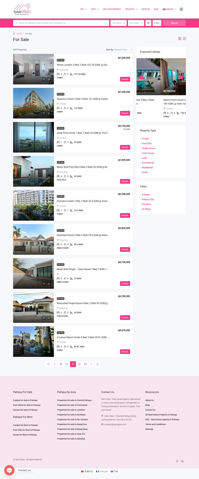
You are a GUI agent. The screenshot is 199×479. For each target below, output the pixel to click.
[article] (161, 90)
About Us (145, 9)
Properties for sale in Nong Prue (72, 424)
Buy (82, 9)
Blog (156, 9)
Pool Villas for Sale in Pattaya (26, 405)
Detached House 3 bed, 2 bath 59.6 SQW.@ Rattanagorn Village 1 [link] (90, 235)
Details (125, 79)
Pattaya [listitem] (145, 194)
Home (19, 34)
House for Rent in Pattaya (25, 435)
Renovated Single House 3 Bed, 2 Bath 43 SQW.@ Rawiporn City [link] (89, 303)
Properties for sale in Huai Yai (71, 434)
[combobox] (118, 23)
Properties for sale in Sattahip (71, 439)
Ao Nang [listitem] (146, 209)
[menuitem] (181, 9)
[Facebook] (177, 461)
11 (67, 364)
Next (181, 77)
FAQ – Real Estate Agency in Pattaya (162, 419)
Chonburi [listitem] (146, 204)
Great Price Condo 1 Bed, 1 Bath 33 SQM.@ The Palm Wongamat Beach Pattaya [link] (98, 133)
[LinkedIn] (183, 461)
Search (174, 23)
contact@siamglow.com (115, 424)
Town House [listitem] (148, 153)
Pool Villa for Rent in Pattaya (26, 430)
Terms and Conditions (155, 424)
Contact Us (150, 410)
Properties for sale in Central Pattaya (74, 400)
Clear (157, 23)
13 (79, 364)
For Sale (60, 60)
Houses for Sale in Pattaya (25, 410)
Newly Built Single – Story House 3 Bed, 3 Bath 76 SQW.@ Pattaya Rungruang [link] (97, 269)
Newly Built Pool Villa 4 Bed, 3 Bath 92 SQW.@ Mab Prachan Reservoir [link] (93, 167)
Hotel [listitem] (144, 172)
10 (60, 364)
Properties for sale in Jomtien (71, 410)
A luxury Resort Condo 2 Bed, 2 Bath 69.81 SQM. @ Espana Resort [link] (91, 337)
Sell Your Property (112, 9)
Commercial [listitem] (148, 162)
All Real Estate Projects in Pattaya (161, 415)
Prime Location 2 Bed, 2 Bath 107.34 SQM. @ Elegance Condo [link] (89, 64)
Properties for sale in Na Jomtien (72, 419)
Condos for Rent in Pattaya (25, 425)
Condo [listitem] (145, 138)
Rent (93, 9)
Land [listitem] (144, 158)
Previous (141, 77)
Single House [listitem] (148, 148)
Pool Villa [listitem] (147, 143)
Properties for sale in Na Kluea (71, 415)
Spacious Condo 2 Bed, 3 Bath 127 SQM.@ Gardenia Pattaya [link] (88, 99)
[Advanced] (148, 23)
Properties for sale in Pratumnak (72, 405)
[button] (179, 38)
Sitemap (149, 429)
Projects (129, 9)
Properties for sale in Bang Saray (72, 429)
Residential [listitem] (147, 167)
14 (85, 364)
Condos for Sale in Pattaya (25, 400)
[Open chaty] (9, 470)
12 (73, 364)
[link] (33, 69)
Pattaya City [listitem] (148, 199)
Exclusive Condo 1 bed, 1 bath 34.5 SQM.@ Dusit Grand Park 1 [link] (89, 201)
